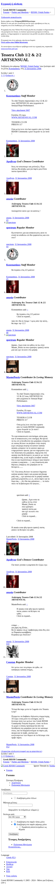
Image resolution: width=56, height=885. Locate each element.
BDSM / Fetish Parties (30, 66)
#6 (7, 332)
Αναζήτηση (16, 783)
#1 (7, 143)
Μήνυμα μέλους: (10, 802)
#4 (7, 247)
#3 (7, 220)
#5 (7, 279)
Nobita (52, 766)
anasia (9, 198)
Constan (10, 662)
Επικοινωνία (11, 862)
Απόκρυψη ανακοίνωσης (11, 17)
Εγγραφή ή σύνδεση (11, 3)
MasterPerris (13, 377)
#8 (7, 541)
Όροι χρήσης (11, 876)
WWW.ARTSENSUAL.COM (24, 117)
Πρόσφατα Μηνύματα (20, 785)
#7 (7, 359)
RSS (8, 871)
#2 (7, 180)
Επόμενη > (10, 75)
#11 (7, 679)
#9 (7, 574)
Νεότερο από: (9, 814)
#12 (7, 747)
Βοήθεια (9, 864)
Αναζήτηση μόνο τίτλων (26, 798)
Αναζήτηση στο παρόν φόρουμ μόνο (31, 824)
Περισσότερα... (14, 847)
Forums (9, 770)
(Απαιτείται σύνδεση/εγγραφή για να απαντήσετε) (21, 751)
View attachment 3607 (20, 110)
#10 (7, 644)
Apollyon (11, 161)
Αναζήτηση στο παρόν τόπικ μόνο (30, 822)
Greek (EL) (11, 857)
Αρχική (9, 867)
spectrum (11, 227)
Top (8, 869)
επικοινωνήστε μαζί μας (9, 49)
